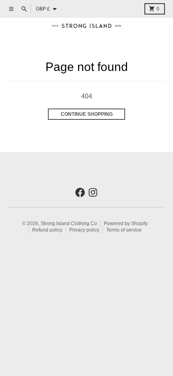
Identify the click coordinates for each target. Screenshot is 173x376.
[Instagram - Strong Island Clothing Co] (93, 192)
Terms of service (124, 230)
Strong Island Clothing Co (69, 223)
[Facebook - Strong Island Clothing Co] (80, 192)
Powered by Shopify (126, 223)
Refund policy (47, 230)
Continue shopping (87, 114)
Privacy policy (84, 230)
